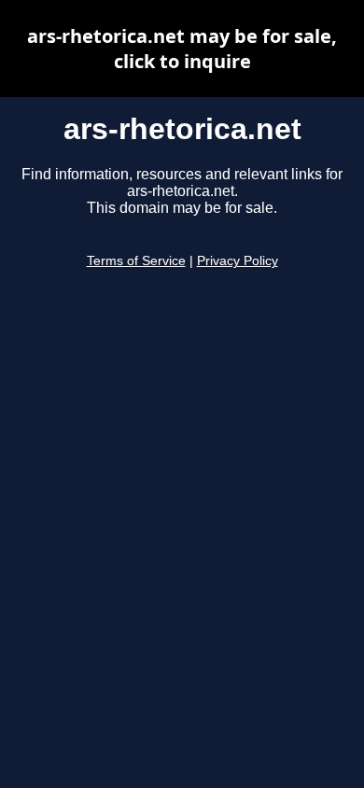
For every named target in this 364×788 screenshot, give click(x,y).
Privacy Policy (237, 261)
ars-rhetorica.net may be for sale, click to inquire (182, 48)
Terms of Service (136, 261)
